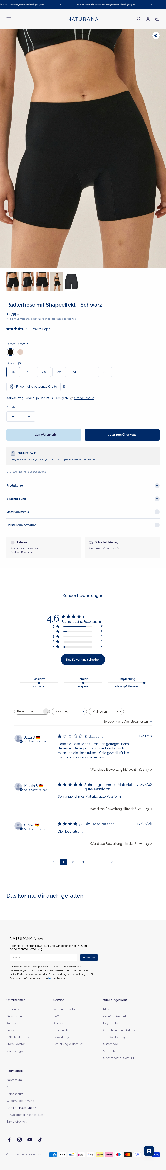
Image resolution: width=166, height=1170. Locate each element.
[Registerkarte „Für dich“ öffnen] (149, 1151)
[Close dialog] (157, 542)
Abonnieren (122, 598)
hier (131, 624)
